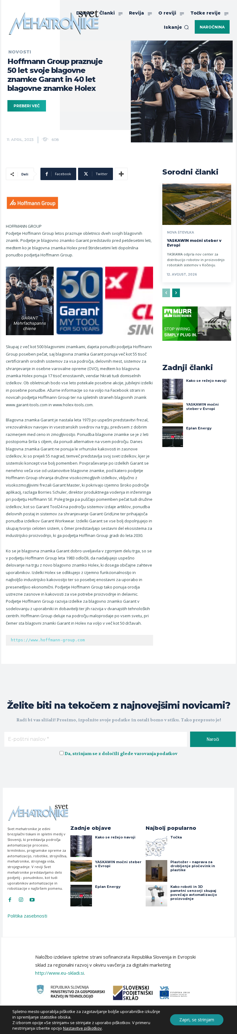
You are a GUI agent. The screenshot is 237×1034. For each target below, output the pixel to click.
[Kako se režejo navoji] (172, 389)
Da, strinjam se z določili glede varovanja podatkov (120, 753)
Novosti (19, 52)
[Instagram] (21, 899)
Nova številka (180, 232)
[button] (176, 27)
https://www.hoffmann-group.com (48, 640)
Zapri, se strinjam (196, 1020)
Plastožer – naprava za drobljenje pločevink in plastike (192, 866)
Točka (176, 837)
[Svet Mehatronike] (53, 22)
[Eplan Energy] (172, 436)
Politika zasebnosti (27, 916)
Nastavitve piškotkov (82, 1028)
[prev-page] (166, 293)
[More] (121, 174)
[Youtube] (32, 899)
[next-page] (176, 293)
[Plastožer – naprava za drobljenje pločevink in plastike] (156, 871)
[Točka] (156, 846)
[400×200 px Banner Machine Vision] (196, 345)
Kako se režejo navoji (206, 380)
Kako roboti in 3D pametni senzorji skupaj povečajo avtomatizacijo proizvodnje (193, 892)
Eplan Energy (199, 428)
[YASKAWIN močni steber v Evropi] (196, 204)
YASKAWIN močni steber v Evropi (202, 406)
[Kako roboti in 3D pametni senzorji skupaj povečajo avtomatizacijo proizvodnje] (156, 895)
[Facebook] (9, 899)
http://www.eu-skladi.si (59, 973)
